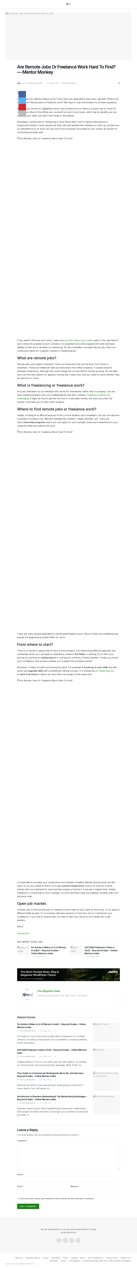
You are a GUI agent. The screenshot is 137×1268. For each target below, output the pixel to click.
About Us (19, 1258)
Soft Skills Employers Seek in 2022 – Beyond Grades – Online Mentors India (101, 950)
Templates (53, 1261)
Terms (63, 1261)
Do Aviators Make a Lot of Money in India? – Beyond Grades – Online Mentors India (48, 950)
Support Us (125, 1258)
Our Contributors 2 (95, 1258)
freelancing (104, 670)
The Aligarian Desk (34, 83)
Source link (23, 933)
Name (20, 1174)
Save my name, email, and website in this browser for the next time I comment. (57, 1198)
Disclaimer (56, 1258)
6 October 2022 (92, 957)
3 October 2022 (45, 1080)
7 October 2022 (39, 957)
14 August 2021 (53, 83)
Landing (74, 1258)
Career (46, 1258)
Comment (22, 1140)
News (82, 1258)
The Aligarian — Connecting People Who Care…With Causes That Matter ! (100, 1261)
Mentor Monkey (69, 83)
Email (20, 1186)
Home (65, 1258)
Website (74, 1186)
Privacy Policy (112, 1258)
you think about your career (78, 340)
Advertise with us (33, 1258)
